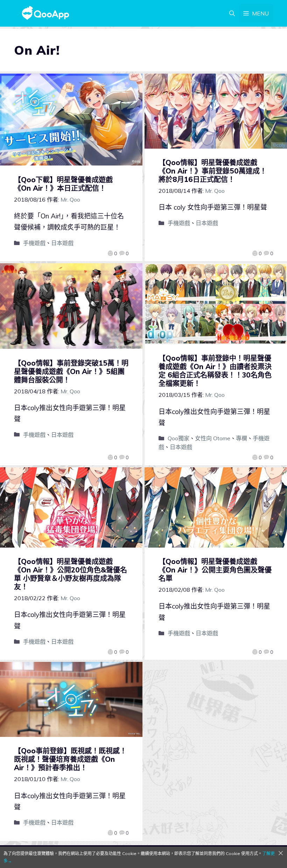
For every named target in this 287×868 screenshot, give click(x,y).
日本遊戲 (62, 242)
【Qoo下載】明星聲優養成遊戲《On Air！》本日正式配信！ (63, 183)
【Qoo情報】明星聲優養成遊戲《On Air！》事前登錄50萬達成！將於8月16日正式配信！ (213, 171)
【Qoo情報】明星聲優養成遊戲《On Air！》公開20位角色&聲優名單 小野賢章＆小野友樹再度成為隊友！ (70, 574)
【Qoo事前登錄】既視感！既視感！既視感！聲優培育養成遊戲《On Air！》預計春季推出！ (70, 759)
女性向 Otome (212, 438)
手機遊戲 (34, 242)
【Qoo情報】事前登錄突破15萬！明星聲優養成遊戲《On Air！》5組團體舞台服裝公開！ (71, 371)
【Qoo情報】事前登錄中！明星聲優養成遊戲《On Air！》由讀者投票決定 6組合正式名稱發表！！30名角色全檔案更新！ (215, 371)
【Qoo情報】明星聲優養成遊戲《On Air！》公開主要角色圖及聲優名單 (215, 570)
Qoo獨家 (178, 438)
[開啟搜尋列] (232, 13)
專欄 (241, 438)
